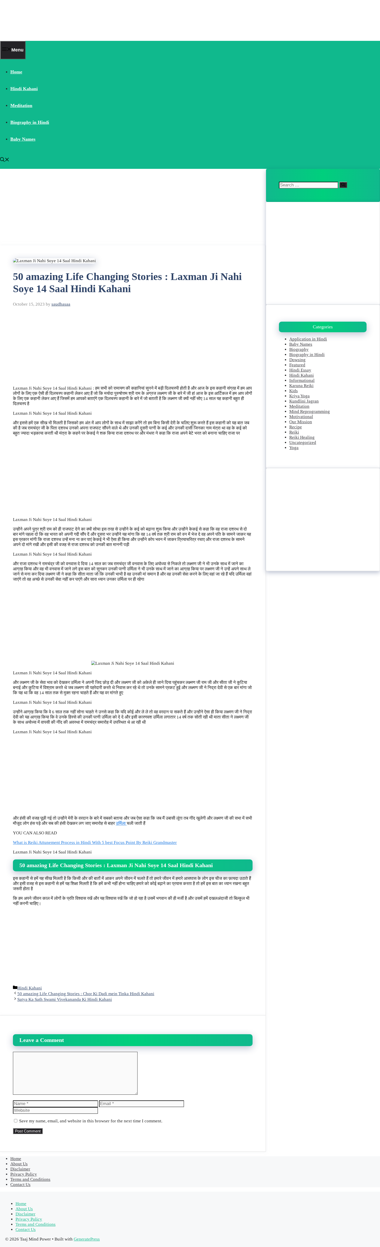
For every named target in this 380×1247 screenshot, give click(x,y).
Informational (302, 380)
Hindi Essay (300, 370)
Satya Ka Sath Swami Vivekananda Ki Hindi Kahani (64, 999)
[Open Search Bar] (4, 160)
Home (16, 71)
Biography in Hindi (29, 122)
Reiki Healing (302, 437)
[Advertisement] (133, 207)
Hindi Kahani (24, 88)
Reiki (294, 432)
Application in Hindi (308, 339)
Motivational (301, 416)
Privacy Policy (23, 1174)
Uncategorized (302, 442)
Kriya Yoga (299, 396)
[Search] (343, 185)
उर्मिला (121, 823)
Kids (293, 390)
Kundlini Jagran (304, 401)
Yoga (294, 447)
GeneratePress (87, 1239)
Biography (299, 349)
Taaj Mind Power (32, 20)
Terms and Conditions (30, 1179)
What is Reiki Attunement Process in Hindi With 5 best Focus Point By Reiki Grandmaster (95, 842)
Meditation (21, 105)
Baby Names (22, 139)
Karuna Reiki (301, 385)
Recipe (295, 427)
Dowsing (297, 359)
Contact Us (20, 1184)
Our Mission (300, 421)
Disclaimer (20, 1169)
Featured (297, 364)
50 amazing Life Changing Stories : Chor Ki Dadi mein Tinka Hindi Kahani (85, 993)
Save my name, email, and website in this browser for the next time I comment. (90, 1120)
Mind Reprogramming (309, 411)
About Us (19, 1163)
